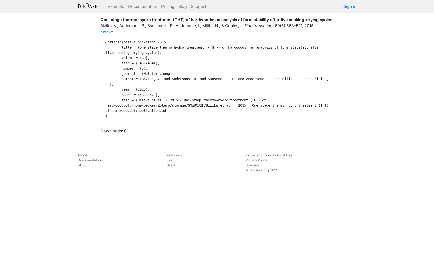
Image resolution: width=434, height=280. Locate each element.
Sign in (350, 6)
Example (116, 6)
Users (171, 165)
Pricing (167, 6)
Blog (182, 6)
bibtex (105, 32)
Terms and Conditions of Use (269, 155)
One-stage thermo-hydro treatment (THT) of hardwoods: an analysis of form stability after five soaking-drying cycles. (217, 19)
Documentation (142, 6)
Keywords (174, 155)
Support (198, 6)
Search (172, 160)
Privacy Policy (256, 160)
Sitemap (252, 165)
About (82, 155)
